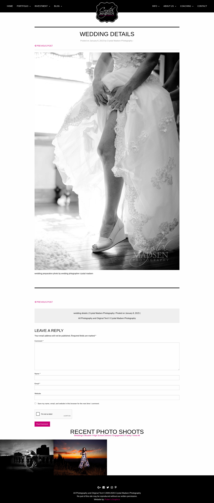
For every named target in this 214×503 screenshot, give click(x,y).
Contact (202, 6)
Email (37, 384)
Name (37, 374)
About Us (168, 6)
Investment (41, 6)
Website (38, 393)
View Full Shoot (26, 455)
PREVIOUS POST (44, 46)
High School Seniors (102, 435)
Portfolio (22, 6)
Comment (39, 341)
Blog (57, 6)
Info (154, 6)
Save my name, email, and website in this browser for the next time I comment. (68, 404)
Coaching (185, 6)
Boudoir (87, 435)
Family (128, 435)
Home (10, 6)
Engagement (118, 435)
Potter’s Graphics (112, 499)
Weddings (78, 435)
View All (136, 435)
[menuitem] (10, 6)
